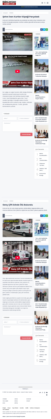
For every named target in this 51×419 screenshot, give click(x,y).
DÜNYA (16, 401)
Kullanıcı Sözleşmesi (35, 408)
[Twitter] (40, 392)
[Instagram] (44, 392)
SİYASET (28, 401)
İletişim (4, 408)
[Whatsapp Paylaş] (46, 29)
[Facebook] (42, 392)
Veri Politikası (6, 409)
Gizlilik (26, 408)
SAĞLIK (16, 399)
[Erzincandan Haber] (9, 2)
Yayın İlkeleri (15, 408)
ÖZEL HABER (5, 401)
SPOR (4, 403)
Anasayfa (5, 13)
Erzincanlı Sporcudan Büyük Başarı (29, 6)
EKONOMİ (28, 399)
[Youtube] (46, 392)
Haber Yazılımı (28, 392)
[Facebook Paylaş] (41, 29)
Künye (9, 408)
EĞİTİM (16, 403)
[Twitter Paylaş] (44, 29)
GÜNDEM (11, 13)
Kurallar (22, 408)
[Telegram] (46, 395)
